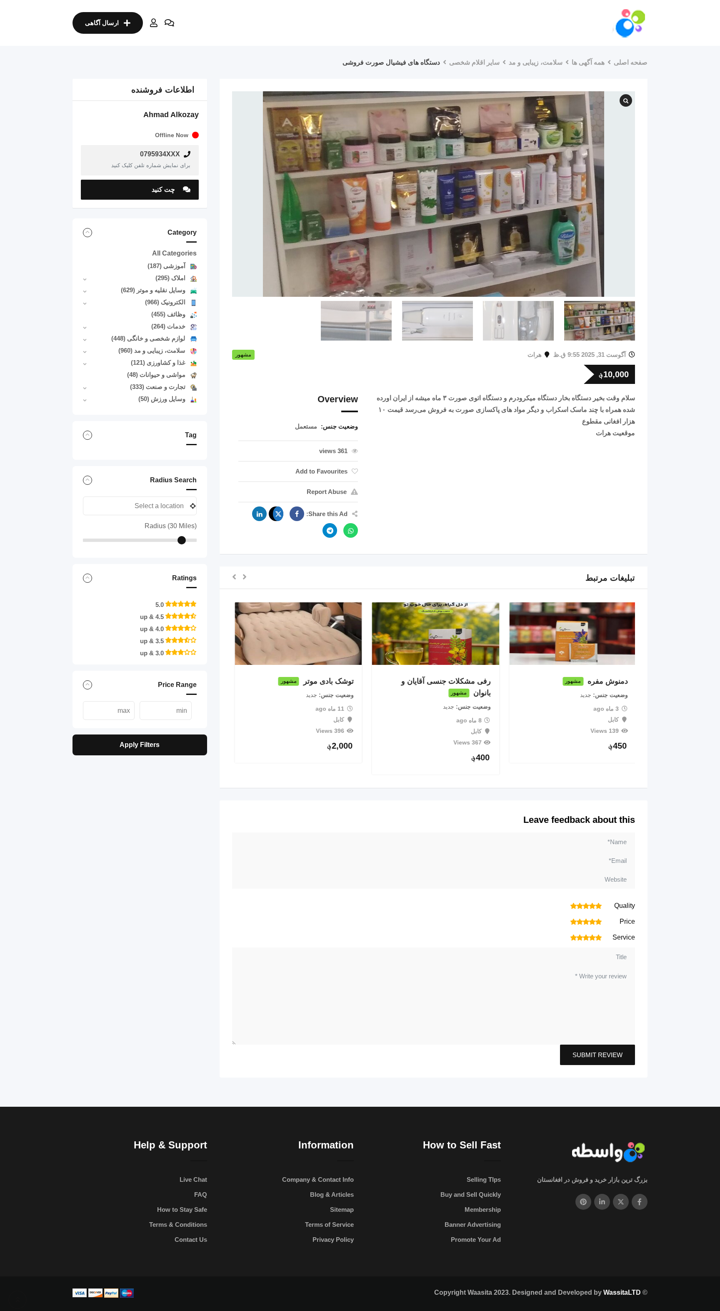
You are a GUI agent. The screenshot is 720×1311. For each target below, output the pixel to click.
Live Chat (193, 1179)
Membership (483, 1209)
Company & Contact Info (318, 1179)
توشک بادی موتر (326, 681)
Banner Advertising (473, 1224)
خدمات (168, 326)
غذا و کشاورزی (158, 362)
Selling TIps (484, 1179)
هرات (535, 354)
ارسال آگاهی (102, 22)
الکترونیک (165, 302)
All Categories (174, 253)
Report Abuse (327, 491)
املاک (170, 277)
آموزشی (166, 265)
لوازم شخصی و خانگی (148, 338)
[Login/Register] (154, 23)
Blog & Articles (332, 1194)
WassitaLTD (622, 1292)
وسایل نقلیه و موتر (153, 289)
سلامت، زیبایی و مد (151, 350)
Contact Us (191, 1239)
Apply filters (140, 744)
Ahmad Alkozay (171, 114)
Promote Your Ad (476, 1239)
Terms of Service (329, 1224)
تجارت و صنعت (157, 386)
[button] (244, 578)
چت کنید (164, 189)
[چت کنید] (169, 23)
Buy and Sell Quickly (470, 1194)
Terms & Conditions (178, 1224)
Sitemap (342, 1209)
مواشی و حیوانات (156, 374)
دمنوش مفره (605, 681)
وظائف (168, 314)
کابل (611, 719)
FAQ (200, 1194)
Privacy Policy (333, 1239)
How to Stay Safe (182, 1209)
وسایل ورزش (161, 398)
